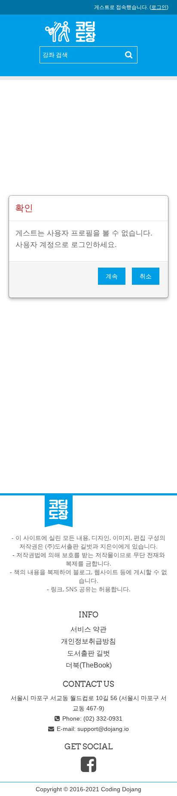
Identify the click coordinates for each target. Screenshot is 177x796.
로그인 (159, 7)
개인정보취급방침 (88, 641)
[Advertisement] (88, 143)
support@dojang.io (103, 728)
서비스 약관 (88, 629)
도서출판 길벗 (88, 653)
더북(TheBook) (89, 665)
